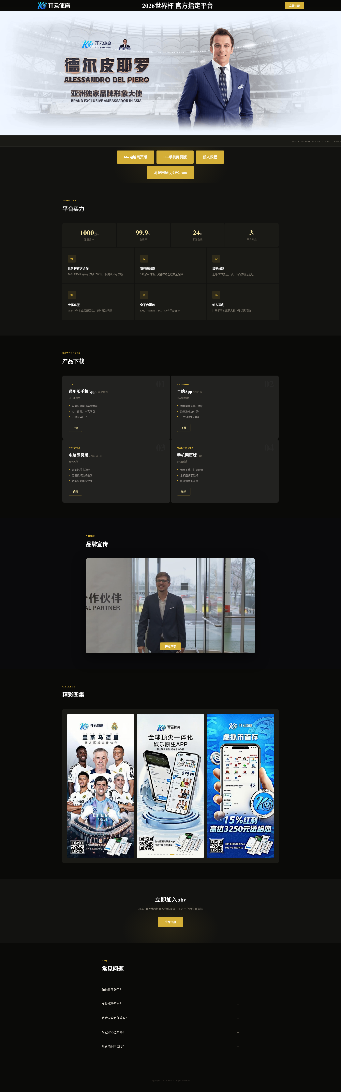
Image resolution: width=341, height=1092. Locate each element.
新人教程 (210, 157)
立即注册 (294, 5)
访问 (75, 491)
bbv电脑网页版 (135, 157)
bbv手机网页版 (175, 157)
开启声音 (170, 646)
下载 (75, 428)
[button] (148, 854)
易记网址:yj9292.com (170, 172)
